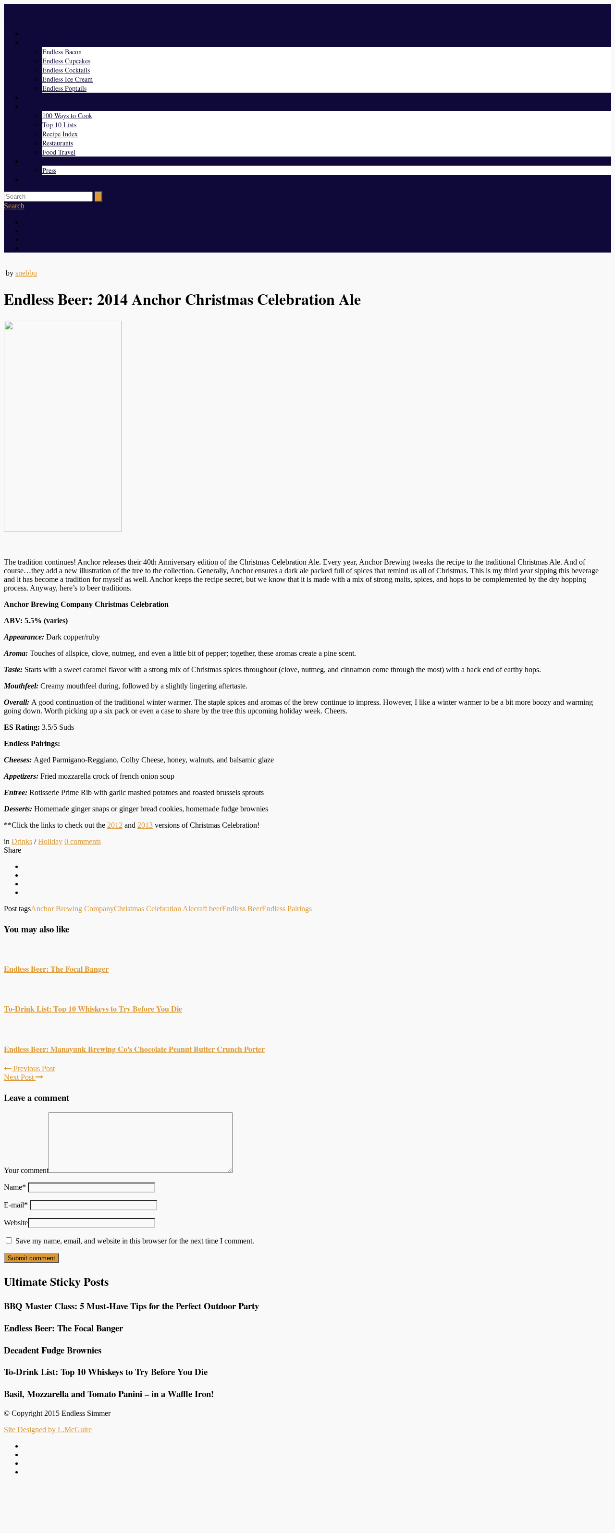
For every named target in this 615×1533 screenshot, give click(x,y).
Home (31, 33)
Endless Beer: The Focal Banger (56, 968)
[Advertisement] (307, 1505)
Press (49, 170)
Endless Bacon (62, 51)
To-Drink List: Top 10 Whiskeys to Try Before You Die (93, 1008)
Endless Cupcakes (66, 60)
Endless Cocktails (66, 69)
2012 (115, 825)
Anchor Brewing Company (72, 909)
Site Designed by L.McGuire (48, 1429)
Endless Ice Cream (67, 79)
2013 (145, 825)
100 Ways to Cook (67, 115)
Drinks (22, 841)
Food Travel (58, 152)
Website (16, 1223)
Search (14, 206)
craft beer (208, 909)
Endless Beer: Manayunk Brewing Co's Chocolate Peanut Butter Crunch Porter (134, 1048)
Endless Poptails (64, 88)
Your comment (26, 1170)
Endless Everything (49, 42)
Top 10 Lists (59, 124)
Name (15, 1187)
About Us (36, 161)
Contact (33, 179)
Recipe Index (60, 133)
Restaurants (57, 142)
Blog (29, 97)
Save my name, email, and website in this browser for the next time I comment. (134, 1241)
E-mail (16, 1205)
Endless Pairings (287, 909)
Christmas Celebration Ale (154, 909)
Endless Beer (242, 909)
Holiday (50, 841)
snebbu (26, 273)
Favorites (35, 106)
